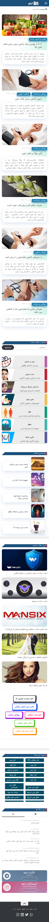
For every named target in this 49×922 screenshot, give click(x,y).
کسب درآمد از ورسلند (39, 601)
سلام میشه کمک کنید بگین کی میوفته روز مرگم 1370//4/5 (22, 832)
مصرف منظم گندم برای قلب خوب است (24, 205)
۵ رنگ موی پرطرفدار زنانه (38, 685)
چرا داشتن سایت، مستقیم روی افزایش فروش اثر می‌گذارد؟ (26, 629)
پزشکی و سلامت (39, 94)
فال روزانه (12, 775)
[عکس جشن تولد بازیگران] (24, 734)
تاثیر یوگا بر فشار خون (32, 153)
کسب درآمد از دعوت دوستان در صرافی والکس (30, 573)
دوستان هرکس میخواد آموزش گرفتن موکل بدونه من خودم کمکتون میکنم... (20, 861)
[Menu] (46, 3)
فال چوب (33, 765)
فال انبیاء (33, 780)
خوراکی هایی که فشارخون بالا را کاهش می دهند (24, 311)
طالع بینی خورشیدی (13, 786)
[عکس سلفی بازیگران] (24, 725)
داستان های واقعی (12, 797)
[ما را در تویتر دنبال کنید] (27, 914)
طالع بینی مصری (13, 780)
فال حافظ (33, 775)
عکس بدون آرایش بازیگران (24, 706)
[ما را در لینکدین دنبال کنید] (22, 914)
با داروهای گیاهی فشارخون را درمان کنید (23, 257)
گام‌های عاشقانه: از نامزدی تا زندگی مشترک (32, 657)
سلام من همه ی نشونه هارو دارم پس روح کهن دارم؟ (22, 851)
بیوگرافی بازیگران (14, 715)
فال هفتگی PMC (33, 760)
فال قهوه (13, 765)
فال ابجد (33, 770)
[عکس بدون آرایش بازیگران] (24, 709)
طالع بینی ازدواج (33, 792)
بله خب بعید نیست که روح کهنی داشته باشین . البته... (22, 842)
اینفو (23, 909)
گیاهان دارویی (23, 94)
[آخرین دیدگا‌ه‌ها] (13, 814)
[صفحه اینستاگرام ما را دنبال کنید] (17, 914)
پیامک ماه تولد (12, 792)
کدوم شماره (35, 823)
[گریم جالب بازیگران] (34, 717)
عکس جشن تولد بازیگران (24, 731)
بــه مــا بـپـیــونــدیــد (29, 879)
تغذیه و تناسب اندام (38, 39)
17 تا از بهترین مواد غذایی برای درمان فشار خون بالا (22, 46)
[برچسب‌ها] (35, 814)
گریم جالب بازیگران (34, 715)
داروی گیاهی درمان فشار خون (28, 99)
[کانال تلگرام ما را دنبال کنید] (31, 914)
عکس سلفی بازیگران (24, 723)
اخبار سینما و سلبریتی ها (24, 698)
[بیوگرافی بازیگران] (14, 717)
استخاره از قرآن (12, 770)
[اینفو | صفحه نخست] (31, 3)
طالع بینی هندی (33, 787)
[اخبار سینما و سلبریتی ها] (24, 701)
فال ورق (12, 760)
